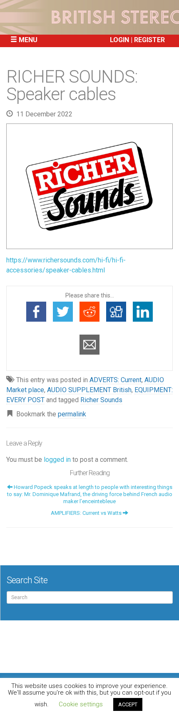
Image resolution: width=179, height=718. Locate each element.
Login (119, 40)
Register (149, 40)
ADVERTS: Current (116, 380)
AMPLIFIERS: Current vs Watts (87, 513)
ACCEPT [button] (127, 704)
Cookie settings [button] (81, 704)
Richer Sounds (101, 400)
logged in (57, 460)
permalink (72, 414)
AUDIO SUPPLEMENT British (89, 390)
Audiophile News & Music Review (89, 17)
